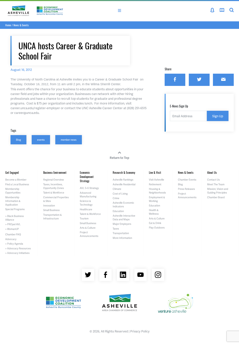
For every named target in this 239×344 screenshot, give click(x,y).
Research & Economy (124, 172)
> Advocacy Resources (18, 248)
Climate (117, 189)
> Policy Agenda (14, 243)
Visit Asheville (156, 179)
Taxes (116, 228)
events (41, 139)
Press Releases (186, 189)
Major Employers (122, 224)
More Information (122, 238)
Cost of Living (120, 193)
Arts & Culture (88, 227)
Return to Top (119, 157)
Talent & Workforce (53, 192)
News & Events (21, 25)
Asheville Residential (124, 184)
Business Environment (54, 172)
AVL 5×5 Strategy (89, 188)
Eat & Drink (155, 223)
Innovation (49, 205)
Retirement (155, 184)
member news (68, 139)
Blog (18, 139)
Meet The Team (215, 184)
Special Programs (15, 209)
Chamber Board (216, 197)
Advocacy (10, 239)
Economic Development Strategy (87, 176)
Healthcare (86, 209)
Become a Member (15, 179)
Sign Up (217, 116)
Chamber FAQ (13, 234)
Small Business (51, 210)
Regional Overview (53, 179)
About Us (212, 172)
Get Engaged (12, 172)
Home (8, 25)
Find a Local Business (17, 184)
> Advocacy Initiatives (17, 253)
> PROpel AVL (13, 224)
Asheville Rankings (123, 179)
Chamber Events (187, 179)
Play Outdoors (157, 227)
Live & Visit (155, 172)
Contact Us (213, 179)
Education (118, 211)
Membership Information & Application (12, 201)
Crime (116, 198)
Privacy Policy (140, 331)
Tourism (84, 218)
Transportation (121, 233)
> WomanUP (12, 229)
